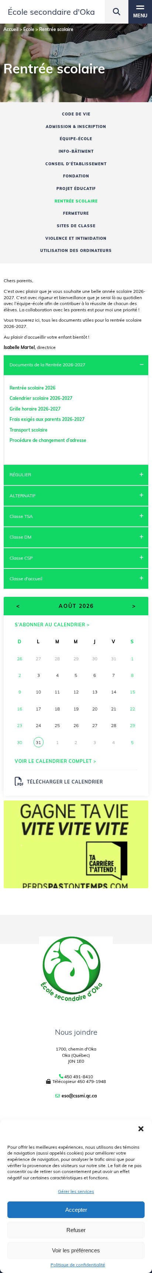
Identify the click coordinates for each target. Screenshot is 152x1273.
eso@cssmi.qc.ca (79, 1096)
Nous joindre (76, 1032)
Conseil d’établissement (76, 164)
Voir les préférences (76, 1250)
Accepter (76, 1210)
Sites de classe (76, 226)
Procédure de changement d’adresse (48, 440)
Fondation (76, 176)
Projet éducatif (76, 188)
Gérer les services (76, 1191)
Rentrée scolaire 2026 (32, 388)
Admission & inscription (76, 126)
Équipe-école (76, 138)
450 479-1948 (91, 1081)
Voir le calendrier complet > (55, 761)
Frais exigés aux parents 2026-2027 (47, 419)
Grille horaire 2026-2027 (35, 409)
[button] (141, 1128)
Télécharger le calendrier (65, 782)
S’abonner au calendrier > (52, 624)
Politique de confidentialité (78, 1264)
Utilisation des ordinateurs (76, 250)
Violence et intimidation (76, 238)
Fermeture (76, 213)
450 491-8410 (78, 1076)
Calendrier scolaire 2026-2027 (41, 398)
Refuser (76, 1230)
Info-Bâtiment (76, 151)
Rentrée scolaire (76, 201)
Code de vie (76, 114)
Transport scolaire (29, 430)
